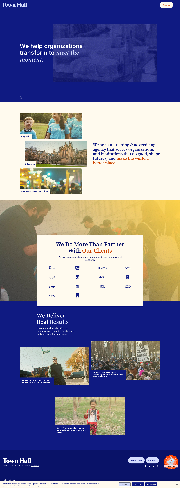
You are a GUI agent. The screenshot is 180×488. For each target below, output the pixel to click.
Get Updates (136, 460)
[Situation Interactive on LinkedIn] (153, 466)
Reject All (138, 484)
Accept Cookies (151, 484)
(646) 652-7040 (35, 466)
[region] (90, 484)
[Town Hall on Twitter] (149, 466)
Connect (166, 5)
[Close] (177, 484)
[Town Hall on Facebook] (145, 466)
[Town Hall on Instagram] (157, 466)
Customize (125, 484)
